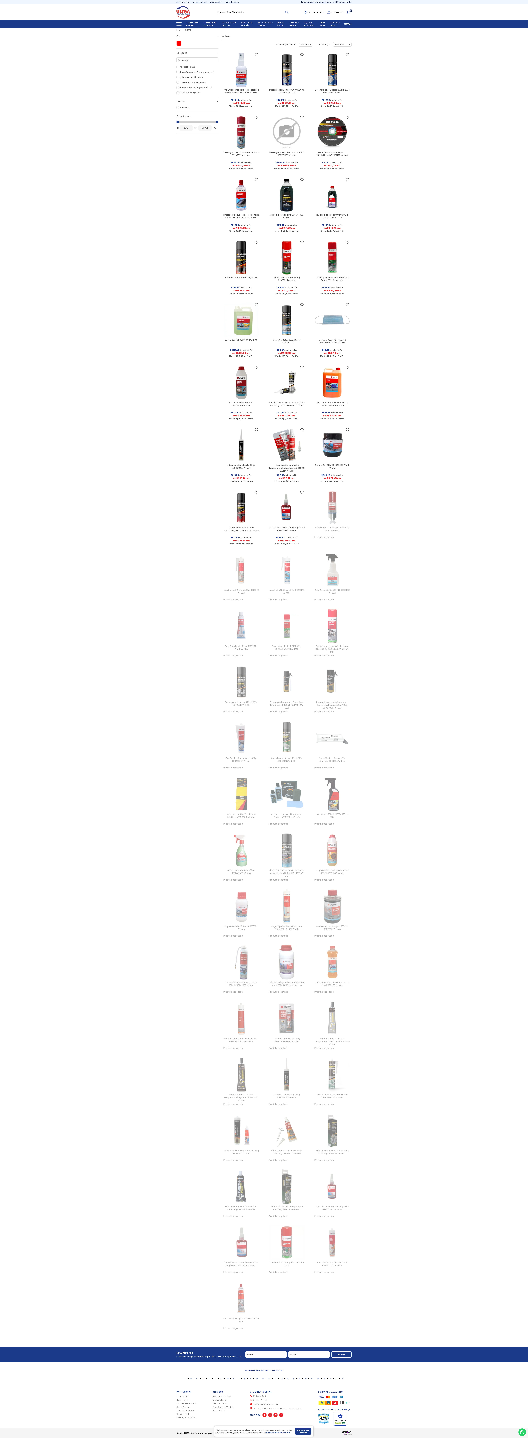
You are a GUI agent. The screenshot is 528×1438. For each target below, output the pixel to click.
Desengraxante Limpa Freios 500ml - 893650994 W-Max (241, 154)
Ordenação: (325, 44)
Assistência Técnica (222, 1396)
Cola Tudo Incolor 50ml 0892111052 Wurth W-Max (241, 647)
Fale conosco (219, 1410)
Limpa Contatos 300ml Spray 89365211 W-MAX (287, 341)
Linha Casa (322, 24)
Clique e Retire (219, 1400)
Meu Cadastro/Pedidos (223, 1407)
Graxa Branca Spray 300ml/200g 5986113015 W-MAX (286, 759)
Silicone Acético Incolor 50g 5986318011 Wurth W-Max (286, 1040)
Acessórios (187, 67)
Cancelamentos (183, 1414)
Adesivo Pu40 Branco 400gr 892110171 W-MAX (241, 591)
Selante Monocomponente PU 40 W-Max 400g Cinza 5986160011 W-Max (287, 404)
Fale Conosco (182, 2)
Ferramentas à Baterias (229, 24)
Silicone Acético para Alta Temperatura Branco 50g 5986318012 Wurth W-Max (286, 468)
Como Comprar (183, 1407)
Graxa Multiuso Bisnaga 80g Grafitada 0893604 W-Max (332, 759)
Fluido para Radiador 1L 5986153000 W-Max (286, 216)
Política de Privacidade (186, 1403)
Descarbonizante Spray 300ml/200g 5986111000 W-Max (286, 91)
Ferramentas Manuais (192, 24)
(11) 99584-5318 (260, 1399)
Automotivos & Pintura (265, 24)
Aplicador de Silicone (191, 77)
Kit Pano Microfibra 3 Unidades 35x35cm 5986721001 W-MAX (241, 815)
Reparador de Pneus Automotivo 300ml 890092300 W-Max (241, 984)
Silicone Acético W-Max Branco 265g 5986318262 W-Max (241, 1152)
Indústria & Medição (246, 24)
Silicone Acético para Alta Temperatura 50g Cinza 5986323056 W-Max (332, 1041)
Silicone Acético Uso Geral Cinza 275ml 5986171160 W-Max (332, 1096)
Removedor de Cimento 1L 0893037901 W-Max (241, 404)
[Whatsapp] (522, 1432)
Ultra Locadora (219, 1403)
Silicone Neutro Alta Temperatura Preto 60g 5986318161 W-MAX (241, 1208)
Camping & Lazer (335, 24)
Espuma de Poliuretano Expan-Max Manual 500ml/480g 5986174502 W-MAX (286, 705)
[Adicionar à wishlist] (256, 55)
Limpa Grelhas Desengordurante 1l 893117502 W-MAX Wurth (332, 872)
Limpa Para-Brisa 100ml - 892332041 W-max (241, 928)
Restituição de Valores (186, 1417)
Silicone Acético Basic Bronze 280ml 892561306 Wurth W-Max (241, 1040)
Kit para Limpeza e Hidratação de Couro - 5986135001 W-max (287, 815)
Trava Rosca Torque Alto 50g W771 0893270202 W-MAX (332, 1208)
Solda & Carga (281, 24)
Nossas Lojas (216, 2)
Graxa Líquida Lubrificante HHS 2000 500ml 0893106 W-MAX (332, 279)
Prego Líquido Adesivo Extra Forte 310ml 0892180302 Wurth (286, 928)
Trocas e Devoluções (186, 1410)
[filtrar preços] (215, 128)
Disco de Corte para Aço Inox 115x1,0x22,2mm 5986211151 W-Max (332, 154)
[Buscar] (287, 12)
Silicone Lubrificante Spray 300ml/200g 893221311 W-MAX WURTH (241, 529)
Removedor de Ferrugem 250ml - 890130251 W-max (332, 928)
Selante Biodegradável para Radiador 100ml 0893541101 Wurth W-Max (286, 984)
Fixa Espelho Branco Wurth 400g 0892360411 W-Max (241, 759)
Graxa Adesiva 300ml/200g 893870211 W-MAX (287, 279)
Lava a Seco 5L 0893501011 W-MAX (241, 340)
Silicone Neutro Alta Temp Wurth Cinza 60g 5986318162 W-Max (286, 1152)
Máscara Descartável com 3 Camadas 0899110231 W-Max (332, 341)
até (196, 128)
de (177, 128)
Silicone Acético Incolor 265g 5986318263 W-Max (241, 466)
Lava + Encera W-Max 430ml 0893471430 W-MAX (241, 872)
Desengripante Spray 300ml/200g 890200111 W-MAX (241, 703)
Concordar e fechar (303, 1431)
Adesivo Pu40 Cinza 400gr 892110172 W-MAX (287, 591)
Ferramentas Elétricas (210, 24)
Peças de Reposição (309, 24)
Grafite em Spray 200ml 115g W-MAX (241, 277)
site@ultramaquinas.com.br (265, 1404)
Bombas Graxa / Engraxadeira (196, 87)
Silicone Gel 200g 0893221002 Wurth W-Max (332, 466)
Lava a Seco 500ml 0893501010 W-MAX (332, 815)
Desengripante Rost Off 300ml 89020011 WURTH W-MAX (286, 647)
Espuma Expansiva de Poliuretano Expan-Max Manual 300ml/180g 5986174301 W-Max (332, 705)
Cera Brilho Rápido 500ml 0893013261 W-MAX (332, 591)
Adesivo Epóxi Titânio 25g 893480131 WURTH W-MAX (332, 529)
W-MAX (188, 30)
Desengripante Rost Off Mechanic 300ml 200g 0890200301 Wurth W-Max (332, 649)
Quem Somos (182, 1396)
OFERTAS (348, 24)
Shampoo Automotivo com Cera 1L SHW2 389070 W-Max (332, 984)
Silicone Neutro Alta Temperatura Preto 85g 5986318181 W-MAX (287, 1208)
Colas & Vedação (190, 92)
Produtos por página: (286, 44)
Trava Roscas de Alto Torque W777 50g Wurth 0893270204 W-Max (241, 1264)
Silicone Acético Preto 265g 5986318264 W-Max (287, 1096)
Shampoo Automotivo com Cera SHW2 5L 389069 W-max (332, 404)
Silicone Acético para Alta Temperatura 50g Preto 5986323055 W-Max (241, 1097)
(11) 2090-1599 (259, 1396)
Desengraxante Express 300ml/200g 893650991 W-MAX (332, 91)
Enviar (341, 1354)
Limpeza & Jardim (294, 24)
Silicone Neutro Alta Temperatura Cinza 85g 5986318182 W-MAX (332, 1152)
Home (178, 30)
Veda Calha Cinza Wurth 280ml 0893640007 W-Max (332, 1264)
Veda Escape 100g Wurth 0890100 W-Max (241, 1320)
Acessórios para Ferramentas (197, 72)
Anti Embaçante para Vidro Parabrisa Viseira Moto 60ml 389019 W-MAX (241, 91)
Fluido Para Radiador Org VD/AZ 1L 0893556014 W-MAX (332, 216)
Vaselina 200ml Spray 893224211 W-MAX (287, 1264)
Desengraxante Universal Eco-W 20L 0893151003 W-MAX (287, 154)
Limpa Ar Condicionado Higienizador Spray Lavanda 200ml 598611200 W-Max (287, 873)
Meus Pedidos (199, 2)
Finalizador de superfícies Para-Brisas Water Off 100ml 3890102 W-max (241, 216)
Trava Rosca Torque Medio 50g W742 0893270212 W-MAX (287, 529)
